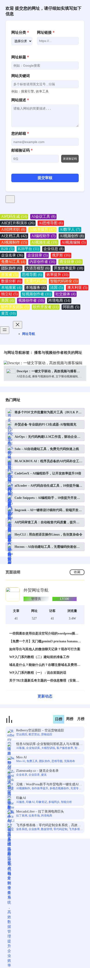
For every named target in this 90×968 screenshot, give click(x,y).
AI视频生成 (44, 242)
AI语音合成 (24, 376)
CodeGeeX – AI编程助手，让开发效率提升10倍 (48, 473)
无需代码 (36, 281)
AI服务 (20, 802)
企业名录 (12, 255)
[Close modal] (10, 199)
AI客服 (20, 748)
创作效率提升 (40, 788)
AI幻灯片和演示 (17, 223)
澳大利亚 (77, 287)
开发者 (9, 275)
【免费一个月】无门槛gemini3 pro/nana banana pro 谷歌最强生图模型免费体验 (43, 641)
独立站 (9, 294)
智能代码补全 (64, 281)
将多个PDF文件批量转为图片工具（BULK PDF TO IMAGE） (48, 412)
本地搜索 (11, 287)
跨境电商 (59, 300)
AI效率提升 (42, 229)
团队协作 (11, 268)
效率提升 (57, 275)
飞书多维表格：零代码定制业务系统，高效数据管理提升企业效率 (48, 825)
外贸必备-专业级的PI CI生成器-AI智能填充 (45, 424)
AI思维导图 (51, 223)
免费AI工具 (13, 262)
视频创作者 (31, 300)
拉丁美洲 (21, 815)
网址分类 (20, 32)
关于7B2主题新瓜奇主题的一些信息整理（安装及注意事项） (44, 681)
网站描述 (20, 99)
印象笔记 (41, 802)
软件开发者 (45, 307)
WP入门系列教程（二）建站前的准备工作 (39, 657)
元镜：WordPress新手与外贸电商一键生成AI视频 (49, 784)
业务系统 (21, 829)
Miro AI (21, 757)
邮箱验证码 (22, 150)
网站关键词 (20, 75)
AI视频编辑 (74, 242)
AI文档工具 (14, 236)
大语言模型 (37, 268)
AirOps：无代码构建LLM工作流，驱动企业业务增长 (47, 437)
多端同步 (54, 802)
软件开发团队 (15, 307)
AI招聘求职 (13, 229)
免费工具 (32, 761)
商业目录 (70, 262)
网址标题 (20, 57)
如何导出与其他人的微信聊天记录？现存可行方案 (44, 649)
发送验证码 (70, 158)
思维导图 (32, 275)
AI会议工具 (43, 216)
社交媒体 (65, 294)
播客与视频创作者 (43, 376)
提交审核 (45, 178)
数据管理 (46, 829)
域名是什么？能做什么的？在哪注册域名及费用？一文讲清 (44, 665)
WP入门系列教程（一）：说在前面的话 (37, 672)
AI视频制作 (14, 242)
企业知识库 (33, 748)
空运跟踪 (21, 734)
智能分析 (66, 802)
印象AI (21, 798)
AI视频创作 (72, 236)
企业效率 (34, 829)
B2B (7, 249)
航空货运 (34, 734)
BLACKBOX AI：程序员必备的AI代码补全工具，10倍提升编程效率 (47, 461)
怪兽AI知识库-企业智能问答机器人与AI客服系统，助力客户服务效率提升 (49, 744)
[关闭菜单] (17, 325)
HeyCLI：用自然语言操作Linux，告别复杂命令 (48, 534)
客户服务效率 (65, 748)
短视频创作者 (36, 294)
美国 (7, 300)
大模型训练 (48, 748)
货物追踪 (46, 734)
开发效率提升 (68, 268)
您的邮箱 (20, 133)
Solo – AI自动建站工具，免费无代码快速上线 (47, 449)
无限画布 (69, 761)
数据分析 (11, 281)
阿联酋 (71, 307)
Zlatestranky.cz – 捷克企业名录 (37, 770)
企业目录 (37, 255)
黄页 (8, 313)
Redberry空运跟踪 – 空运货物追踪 (40, 730)
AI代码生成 (14, 216)
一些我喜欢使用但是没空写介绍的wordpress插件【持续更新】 (43, 634)
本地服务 (36, 287)
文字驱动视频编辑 (67, 376)
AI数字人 (70, 229)
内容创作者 (42, 262)
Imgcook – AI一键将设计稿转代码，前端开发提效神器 (48, 510)
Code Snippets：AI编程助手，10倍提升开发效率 (47, 498)
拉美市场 (34, 815)
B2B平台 (28, 249)
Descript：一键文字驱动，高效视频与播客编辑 (48, 371)
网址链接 (46, 32)
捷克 (44, 774)
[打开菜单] (4, 330)
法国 (56, 287)
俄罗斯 (61, 255)
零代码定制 (60, 829)
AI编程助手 (43, 236)
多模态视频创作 (59, 788)
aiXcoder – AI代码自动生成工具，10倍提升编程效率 (48, 486)
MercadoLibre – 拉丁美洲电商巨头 (40, 811)
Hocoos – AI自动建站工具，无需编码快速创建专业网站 (47, 547)
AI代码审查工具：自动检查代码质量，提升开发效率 (47, 522)
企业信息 (53, 249)
